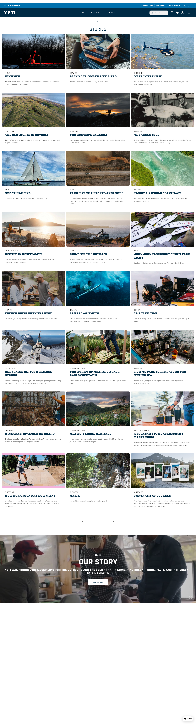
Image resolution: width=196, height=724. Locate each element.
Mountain (10, 368)
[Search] (152, 13)
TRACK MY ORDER (174, 6)
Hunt (7, 73)
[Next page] (113, 521)
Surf (7, 189)
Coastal (74, 310)
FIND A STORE (160, 6)
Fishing (138, 131)
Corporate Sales (147, 6)
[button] (82, 12)
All (98, 21)
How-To (73, 73)
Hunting (74, 131)
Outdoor (138, 73)
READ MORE (98, 582)
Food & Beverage (13, 250)
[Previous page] (82, 521)
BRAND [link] (98, 555)
